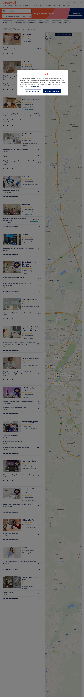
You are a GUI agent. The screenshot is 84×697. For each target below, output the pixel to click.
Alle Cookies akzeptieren (52, 91)
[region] (42, 82)
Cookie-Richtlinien (35, 86)
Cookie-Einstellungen (33, 91)
